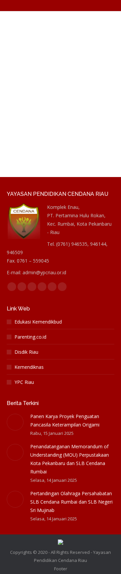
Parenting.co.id (30, 337)
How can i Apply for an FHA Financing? (54, 27)
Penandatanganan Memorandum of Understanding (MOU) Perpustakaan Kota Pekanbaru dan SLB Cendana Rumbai (69, 459)
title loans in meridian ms (40, 43)
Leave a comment (75, 59)
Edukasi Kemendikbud (38, 322)
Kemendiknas (29, 367)
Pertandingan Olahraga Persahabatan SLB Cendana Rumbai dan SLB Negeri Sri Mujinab (71, 501)
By (40, 51)
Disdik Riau (26, 352)
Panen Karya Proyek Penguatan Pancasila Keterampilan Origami (64, 420)
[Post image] (15, 422)
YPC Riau (24, 382)
